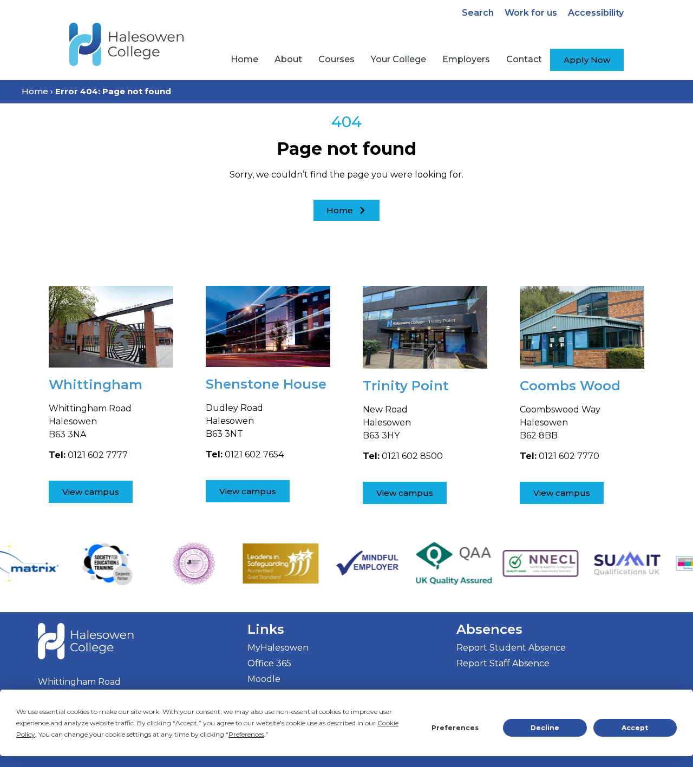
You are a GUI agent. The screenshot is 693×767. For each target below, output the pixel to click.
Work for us (531, 13)
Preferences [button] (246, 734)
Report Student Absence (511, 648)
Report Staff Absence (503, 663)
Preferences (455, 728)
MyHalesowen (278, 648)
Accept (635, 728)
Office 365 (269, 663)
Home (35, 91)
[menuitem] (244, 59)
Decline (545, 728)
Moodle (263, 679)
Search (478, 13)
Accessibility (596, 13)
